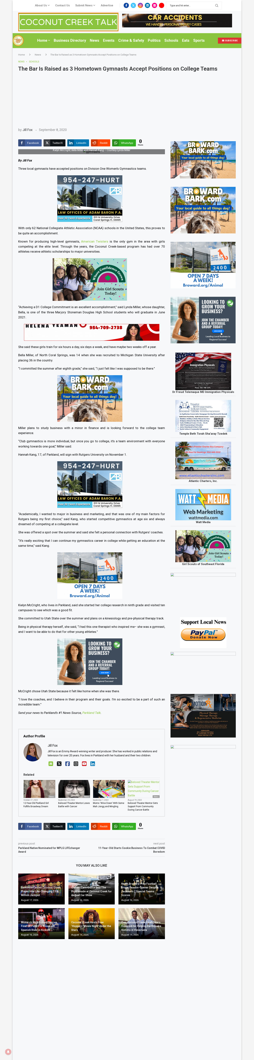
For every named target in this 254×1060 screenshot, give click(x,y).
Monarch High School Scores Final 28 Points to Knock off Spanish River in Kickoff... (39, 926)
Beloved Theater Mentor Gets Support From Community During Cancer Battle (143, 806)
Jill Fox (27, 130)
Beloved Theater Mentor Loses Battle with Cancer (74, 805)
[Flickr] (154, 5)
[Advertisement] (127, 100)
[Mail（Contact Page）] (51, 764)
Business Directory (70, 40)
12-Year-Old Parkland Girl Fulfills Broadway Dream (36, 805)
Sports (199, 40)
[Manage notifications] (8, 1052)
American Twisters (94, 241)
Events (109, 40)
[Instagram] (140, 5)
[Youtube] (161, 5)
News (94, 40)
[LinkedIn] (92, 764)
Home (42, 40)
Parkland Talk (91, 713)
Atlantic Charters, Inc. (203, 481)
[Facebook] (126, 5)
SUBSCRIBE (231, 40)
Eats (185, 40)
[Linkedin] (147, 5)
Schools (171, 40)
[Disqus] (91, 995)
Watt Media (203, 522)
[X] (59, 764)
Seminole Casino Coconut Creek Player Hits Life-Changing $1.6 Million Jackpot (41, 891)
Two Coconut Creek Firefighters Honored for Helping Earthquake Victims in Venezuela (141, 926)
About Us (41, 5)
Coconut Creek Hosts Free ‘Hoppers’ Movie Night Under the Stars (91, 926)
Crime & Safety (131, 40)
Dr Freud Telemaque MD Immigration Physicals (203, 392)
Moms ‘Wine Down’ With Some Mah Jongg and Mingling (108, 805)
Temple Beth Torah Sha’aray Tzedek (203, 433)
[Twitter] (133, 5)
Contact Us (62, 5)
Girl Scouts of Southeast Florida (203, 564)
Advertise (107, 5)
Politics (154, 40)
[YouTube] (84, 764)
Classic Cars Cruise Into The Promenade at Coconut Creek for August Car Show (91, 891)
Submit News (83, 5)
